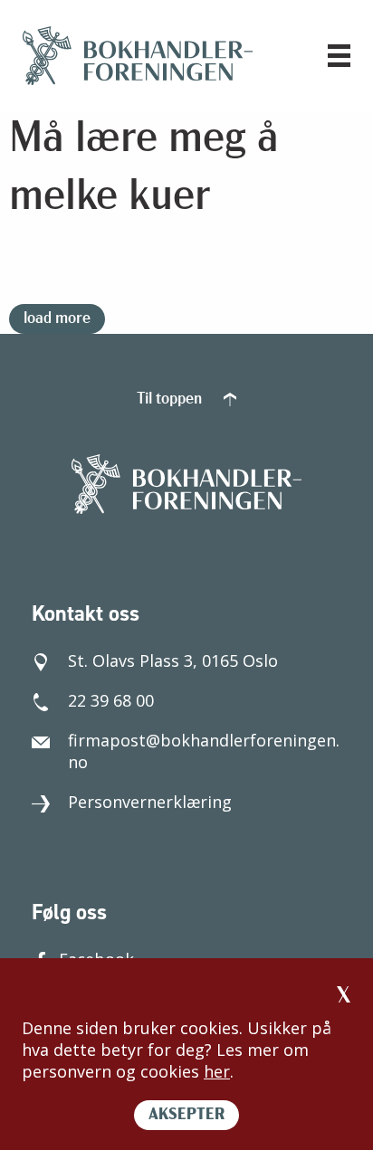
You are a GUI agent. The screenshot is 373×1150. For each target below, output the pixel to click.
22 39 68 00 (111, 700)
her (217, 1071)
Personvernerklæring (150, 802)
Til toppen (171, 400)
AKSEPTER (186, 1115)
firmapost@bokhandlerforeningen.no (204, 751)
